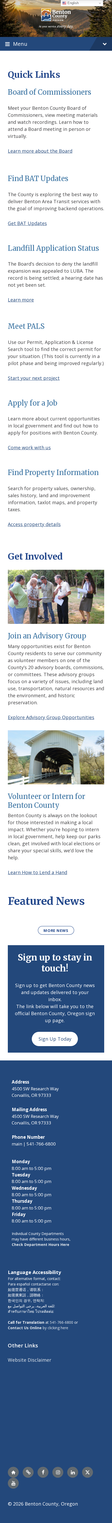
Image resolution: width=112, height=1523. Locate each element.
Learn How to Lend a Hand (37, 872)
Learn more (21, 300)
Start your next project (34, 378)
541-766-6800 (61, 1322)
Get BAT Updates (27, 223)
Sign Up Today (55, 1039)
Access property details (34, 524)
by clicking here (38, 1327)
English (72, 3)
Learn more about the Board (40, 151)
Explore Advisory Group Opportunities (51, 717)
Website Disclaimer (29, 1360)
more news (55, 930)
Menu (20, 43)
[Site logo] (56, 18)
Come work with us (29, 447)
